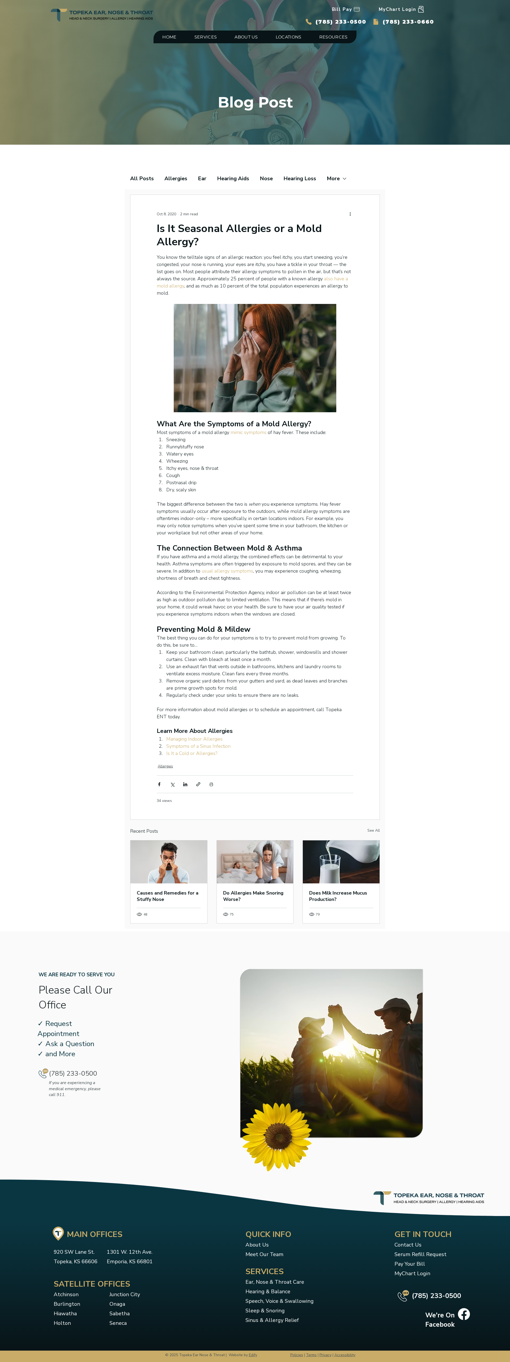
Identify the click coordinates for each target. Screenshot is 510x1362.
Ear (202, 178)
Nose (266, 178)
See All (373, 830)
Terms (311, 1354)
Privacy (326, 1354)
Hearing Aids (233, 178)
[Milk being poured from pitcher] (341, 861)
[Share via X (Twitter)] (172, 784)
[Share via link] (198, 784)
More (333, 178)
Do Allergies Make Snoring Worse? (253, 896)
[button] (205, 37)
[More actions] (350, 214)
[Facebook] (464, 1314)
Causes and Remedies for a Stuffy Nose (167, 896)
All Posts (142, 178)
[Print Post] (211, 784)
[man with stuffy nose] (168, 861)
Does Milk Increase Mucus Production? (338, 896)
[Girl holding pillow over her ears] (255, 861)
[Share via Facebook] (159, 784)
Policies (296, 1354)
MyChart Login (412, 1273)
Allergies (175, 178)
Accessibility (344, 1354)
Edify (253, 1354)
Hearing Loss (299, 178)
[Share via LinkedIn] (185, 784)
